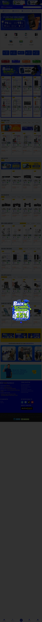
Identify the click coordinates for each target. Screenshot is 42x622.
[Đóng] (21, 322)
